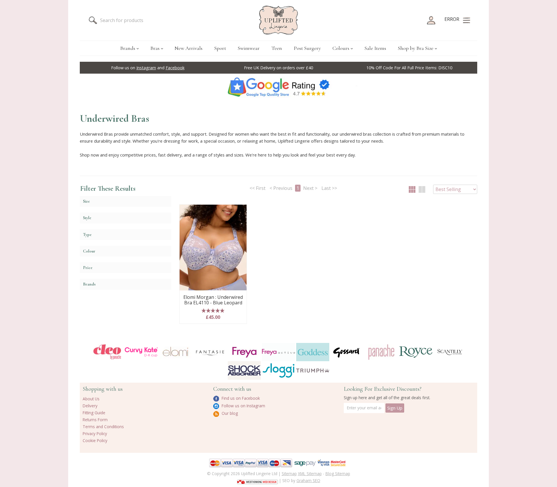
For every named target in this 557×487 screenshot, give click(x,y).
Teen (276, 48)
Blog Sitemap (337, 473)
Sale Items (375, 48)
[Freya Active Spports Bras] (278, 352)
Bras (155, 48)
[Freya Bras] (244, 352)
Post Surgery (307, 48)
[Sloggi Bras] (278, 370)
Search (92, 20)
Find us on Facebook (240, 398)
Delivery (90, 405)
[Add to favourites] (240, 211)
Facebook (175, 67)
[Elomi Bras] (175, 352)
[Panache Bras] (381, 352)
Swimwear (249, 48)
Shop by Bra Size (415, 48)
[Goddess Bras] (312, 352)
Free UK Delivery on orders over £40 (278, 67)
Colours (340, 48)
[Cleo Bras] (107, 352)
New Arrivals (188, 48)
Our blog (229, 413)
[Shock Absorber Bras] (244, 370)
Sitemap (289, 473)
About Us (91, 398)
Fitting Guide (94, 412)
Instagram (146, 67)
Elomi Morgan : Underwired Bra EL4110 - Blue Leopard (213, 300)
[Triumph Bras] (312, 370)
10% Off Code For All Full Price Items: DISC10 (409, 67)
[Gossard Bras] (347, 352)
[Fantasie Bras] (210, 352)
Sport (220, 48)
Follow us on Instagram (242, 405)
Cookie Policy (95, 440)
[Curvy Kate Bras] (141, 352)
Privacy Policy (95, 433)
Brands (127, 48)
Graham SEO (308, 480)
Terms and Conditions (103, 426)
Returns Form (95, 419)
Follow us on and (148, 67)
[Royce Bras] (415, 352)
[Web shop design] (257, 480)
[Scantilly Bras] (449, 352)
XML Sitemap (310, 473)
